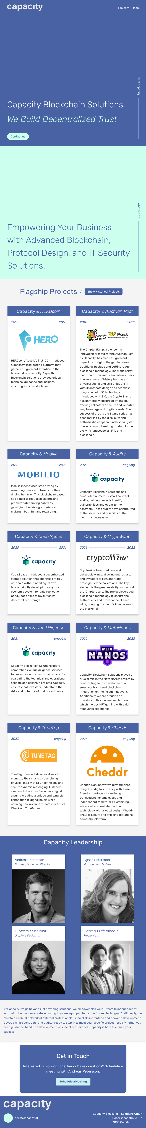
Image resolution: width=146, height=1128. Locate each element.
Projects (123, 8)
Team (136, 8)
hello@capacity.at (26, 1118)
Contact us (18, 136)
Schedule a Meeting (73, 1081)
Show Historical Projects (103, 291)
